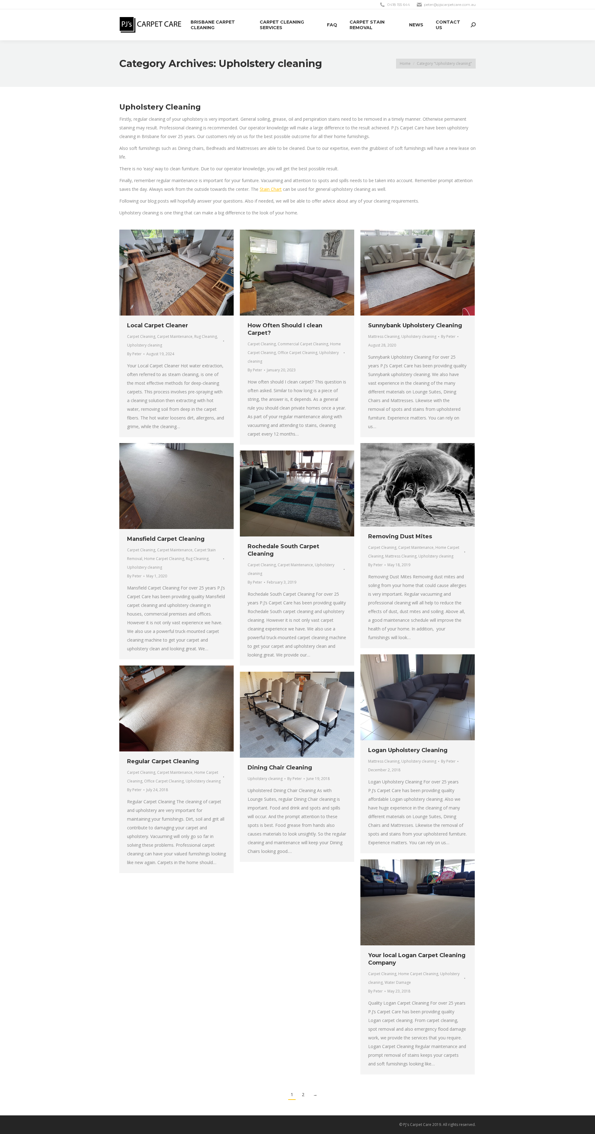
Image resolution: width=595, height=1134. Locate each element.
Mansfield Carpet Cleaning (166, 539)
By (134, 353)
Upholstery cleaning (144, 345)
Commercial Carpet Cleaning (303, 344)
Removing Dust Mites (400, 536)
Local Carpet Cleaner (157, 325)
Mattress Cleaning (383, 336)
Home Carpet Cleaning (164, 558)
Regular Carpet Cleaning (163, 761)
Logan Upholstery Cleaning (407, 750)
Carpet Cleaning (141, 336)
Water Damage (398, 982)
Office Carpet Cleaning (297, 352)
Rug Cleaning (205, 336)
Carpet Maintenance (174, 336)
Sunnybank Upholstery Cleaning (415, 325)
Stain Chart (271, 189)
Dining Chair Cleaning (280, 767)
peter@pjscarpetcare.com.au (450, 4)
